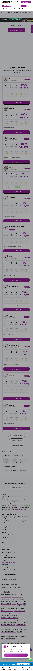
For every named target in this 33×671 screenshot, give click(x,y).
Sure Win (13, 8)
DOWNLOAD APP (26, 2)
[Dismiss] (28, 646)
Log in (24, 6)
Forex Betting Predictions (25, 8)
